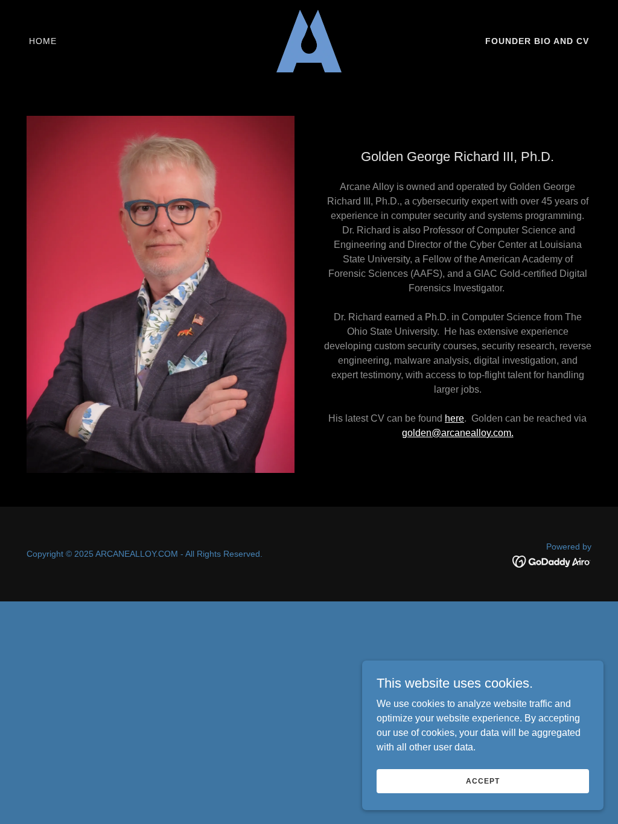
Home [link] (43, 41)
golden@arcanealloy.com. (458, 433)
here (454, 418)
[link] (309, 40)
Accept (482, 780)
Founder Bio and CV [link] (537, 41)
